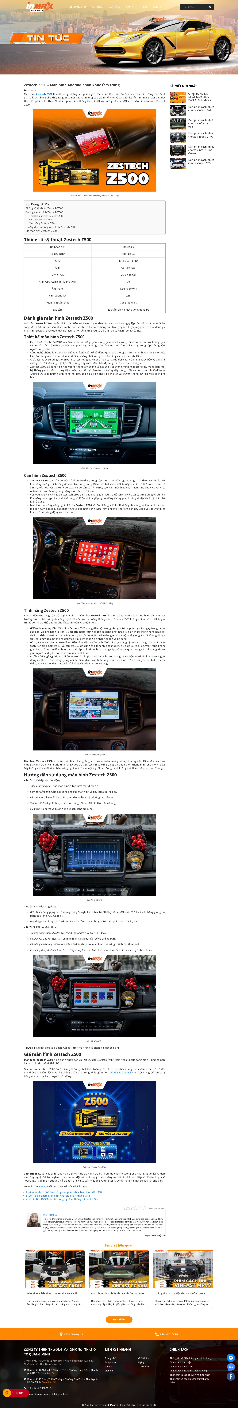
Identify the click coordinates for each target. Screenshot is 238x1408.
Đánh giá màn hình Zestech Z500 (44, 212)
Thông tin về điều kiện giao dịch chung (191, 1358)
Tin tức (143, 6)
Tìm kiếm (143, 1366)
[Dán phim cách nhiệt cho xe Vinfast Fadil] (55, 1269)
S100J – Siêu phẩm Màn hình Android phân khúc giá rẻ (58, 1195)
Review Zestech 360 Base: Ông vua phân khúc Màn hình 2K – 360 (64, 1192)
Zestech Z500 (44, 94)
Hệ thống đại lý (73, 1334)
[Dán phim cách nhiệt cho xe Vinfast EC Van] (119, 1269)
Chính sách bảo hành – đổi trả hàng (189, 1370)
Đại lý (129, 6)
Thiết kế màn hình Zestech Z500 (46, 215)
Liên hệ (157, 6)
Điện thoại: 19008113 (39, 1388)
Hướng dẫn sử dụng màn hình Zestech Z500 (50, 227)
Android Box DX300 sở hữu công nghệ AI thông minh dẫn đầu (62, 1199)
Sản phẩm (115, 6)
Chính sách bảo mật (180, 1362)
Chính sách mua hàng (181, 1366)
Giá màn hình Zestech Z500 (41, 231)
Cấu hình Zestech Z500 (41, 219)
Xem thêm (119, 1319)
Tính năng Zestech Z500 (42, 223)
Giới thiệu (97, 6)
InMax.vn (113, 1404)
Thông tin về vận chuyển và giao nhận (190, 1374)
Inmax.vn (43, 1186)
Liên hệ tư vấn (169, 1334)
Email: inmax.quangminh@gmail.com (48, 1394)
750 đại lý (115, 1072)
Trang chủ (79, 6)
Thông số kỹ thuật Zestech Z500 (44, 208)
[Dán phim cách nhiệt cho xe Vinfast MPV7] (183, 1269)
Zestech (127, 1072)
